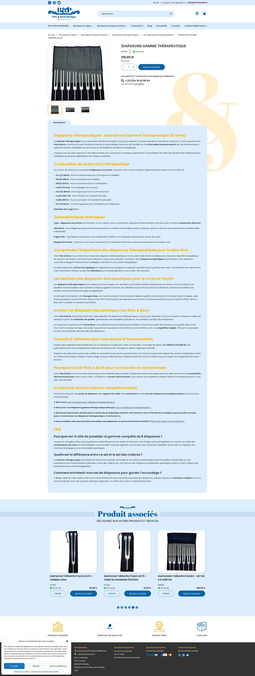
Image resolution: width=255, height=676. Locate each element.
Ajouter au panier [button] (83, 593)
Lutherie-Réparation (195, 25)
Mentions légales (81, 664)
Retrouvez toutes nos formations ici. (168, 421)
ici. (119, 416)
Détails (57, 593)
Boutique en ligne (82, 25)
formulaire (139, 84)
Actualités (161, 25)
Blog (150, 25)
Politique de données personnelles (45, 671)
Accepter (14, 666)
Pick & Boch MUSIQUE (58, 25)
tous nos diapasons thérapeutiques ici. (133, 407)
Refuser (36, 666)
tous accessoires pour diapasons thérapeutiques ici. (91, 402)
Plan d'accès (80, 661)
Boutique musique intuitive (111, 25)
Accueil (51, 34)
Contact (166, 2)
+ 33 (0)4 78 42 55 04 (137, 80)
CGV (76, 670)
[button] (67, 641)
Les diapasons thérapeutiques (158, 34)
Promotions (137, 25)
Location (175, 25)
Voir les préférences (58, 666)
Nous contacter (81, 657)
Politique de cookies (22, 671)
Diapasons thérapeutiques (125, 34)
